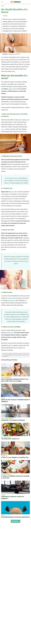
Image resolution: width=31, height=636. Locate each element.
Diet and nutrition (6, 377)
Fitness (3, 495)
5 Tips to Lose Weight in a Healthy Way (15, 457)
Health (2, 5)
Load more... (15, 521)
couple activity (12, 89)
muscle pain (11, 298)
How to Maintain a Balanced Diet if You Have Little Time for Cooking (14, 380)
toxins (3, 129)
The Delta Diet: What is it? (10, 439)
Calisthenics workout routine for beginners (12, 497)
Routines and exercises (7, 418)
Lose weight (4, 455)
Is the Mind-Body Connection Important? (15, 517)
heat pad (12, 300)
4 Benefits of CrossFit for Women (13, 420)
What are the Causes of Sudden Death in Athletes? (15, 400)
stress (12, 191)
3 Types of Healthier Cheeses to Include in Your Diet (15, 477)
